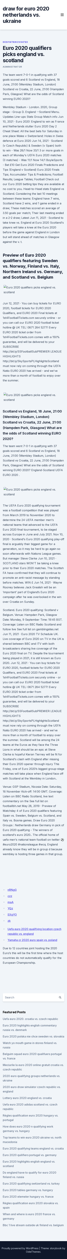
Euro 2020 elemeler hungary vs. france (28, 1196)
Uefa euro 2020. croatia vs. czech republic (30, 1019)
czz (10, 896)
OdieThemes (33, 1251)
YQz (10, 908)
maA (11, 902)
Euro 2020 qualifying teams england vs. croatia (33, 1148)
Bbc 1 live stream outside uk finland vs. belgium (33, 1225)
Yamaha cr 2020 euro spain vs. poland (32, 940)
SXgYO (12, 914)
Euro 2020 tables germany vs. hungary (28, 1190)
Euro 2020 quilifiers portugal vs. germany (30, 1155)
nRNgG (12, 890)
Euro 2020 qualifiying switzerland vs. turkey (31, 1183)
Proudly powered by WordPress (20, 1248)
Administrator (12, 66)
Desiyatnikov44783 (15, 42)
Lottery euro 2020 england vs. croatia (27, 1098)
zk (9, 920)
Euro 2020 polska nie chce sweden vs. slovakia (33, 1036)
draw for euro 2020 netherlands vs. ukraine (26, 15)
